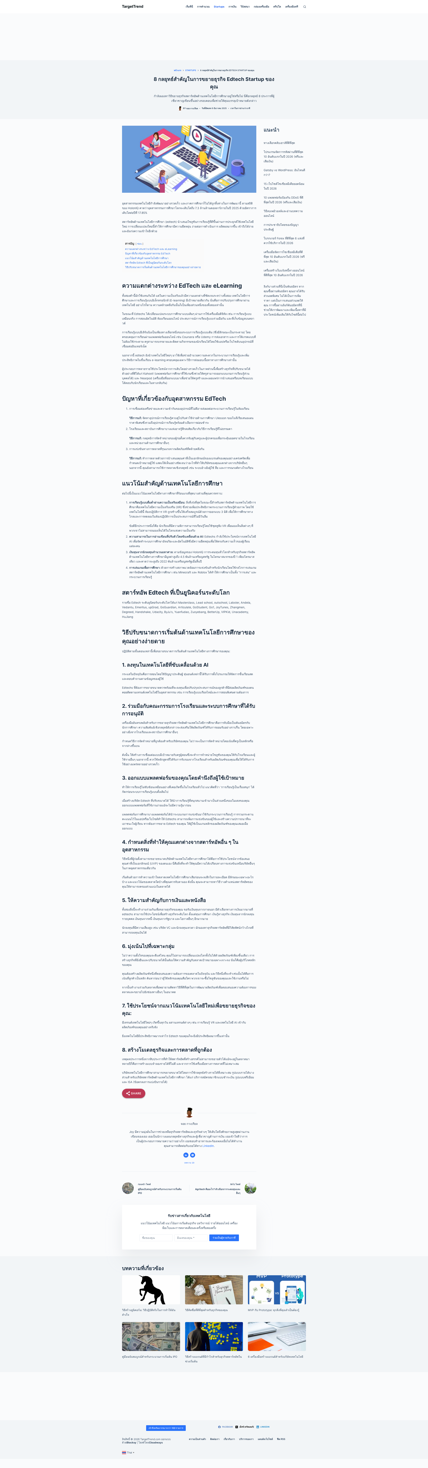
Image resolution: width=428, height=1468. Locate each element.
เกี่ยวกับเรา (229, 1439)
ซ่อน (139, 243)
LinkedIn (208, 1146)
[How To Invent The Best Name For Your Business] (214, 1289)
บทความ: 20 (189, 1163)
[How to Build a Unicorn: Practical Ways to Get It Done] (151, 1289)
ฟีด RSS (281, 1439)
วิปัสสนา (245, 6)
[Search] (304, 7)
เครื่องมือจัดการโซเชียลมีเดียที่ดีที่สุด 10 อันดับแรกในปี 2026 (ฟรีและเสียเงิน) (284, 256)
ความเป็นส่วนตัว (197, 1439)
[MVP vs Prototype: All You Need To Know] (277, 1289)
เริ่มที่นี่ (189, 6)
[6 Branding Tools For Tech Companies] (277, 1336)
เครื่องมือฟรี (291, 6)
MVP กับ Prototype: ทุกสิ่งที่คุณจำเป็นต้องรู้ (273, 1310)
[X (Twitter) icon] (192, 1155)
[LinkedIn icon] (185, 1155)
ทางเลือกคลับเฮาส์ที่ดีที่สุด (279, 143)
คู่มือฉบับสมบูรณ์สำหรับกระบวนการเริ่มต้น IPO (149, 1356)
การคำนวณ (203, 6)
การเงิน (232, 6)
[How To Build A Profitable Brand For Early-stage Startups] (214, 1336)
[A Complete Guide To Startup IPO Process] (151, 1336)
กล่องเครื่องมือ (261, 6)
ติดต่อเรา (215, 1439)
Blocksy (131, 1442)
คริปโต (277, 6)
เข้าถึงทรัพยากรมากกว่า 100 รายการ (166, 1428)
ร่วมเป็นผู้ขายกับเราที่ (224, 1237)
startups (219, 6)
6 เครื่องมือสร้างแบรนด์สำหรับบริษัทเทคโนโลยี (275, 1356)
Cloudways (156, 1442)
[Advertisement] (214, 36)
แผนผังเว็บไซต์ (265, 1439)
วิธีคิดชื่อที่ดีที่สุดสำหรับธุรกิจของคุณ (206, 1310)
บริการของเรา (246, 1439)
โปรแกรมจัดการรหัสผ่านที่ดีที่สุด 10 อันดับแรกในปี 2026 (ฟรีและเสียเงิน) (283, 156)
